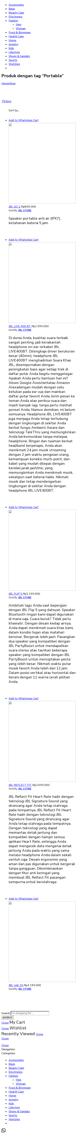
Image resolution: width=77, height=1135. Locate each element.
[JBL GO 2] (42, 164)
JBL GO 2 (15, 207)
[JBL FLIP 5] (42, 551)
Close (5, 1023)
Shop (12, 83)
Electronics (16, 17)
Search (6, 1013)
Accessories (16, 5)
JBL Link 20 (16, 985)
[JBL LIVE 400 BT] (42, 283)
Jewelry (13, 44)
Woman (21, 29)
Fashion (13, 21)
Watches (14, 64)
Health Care (16, 36)
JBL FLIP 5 (16, 594)
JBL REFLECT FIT (20, 785)
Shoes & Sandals (19, 56)
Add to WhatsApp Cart (23, 120)
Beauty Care (16, 13)
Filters (6, 101)
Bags (12, 9)
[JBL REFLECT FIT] (42, 742)
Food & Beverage (20, 32)
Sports (13, 60)
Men (18, 25)
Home (12, 40)
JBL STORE (24, 210)
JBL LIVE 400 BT (20, 326)
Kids (11, 48)
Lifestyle (14, 52)
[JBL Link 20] (42, 942)
